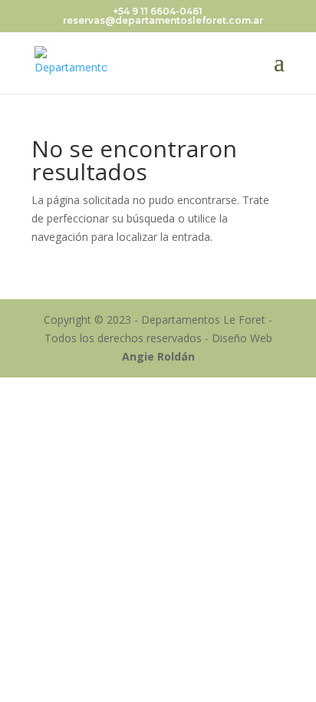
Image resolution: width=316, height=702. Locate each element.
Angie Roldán (158, 356)
